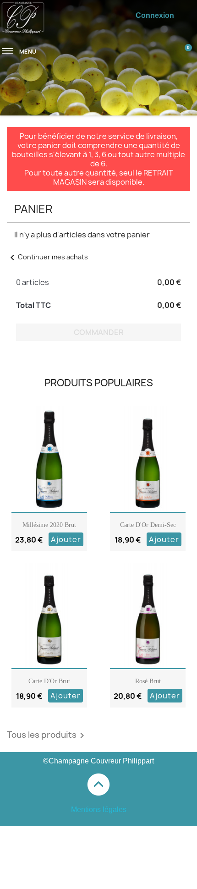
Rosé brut (148, 681)
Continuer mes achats (47, 256)
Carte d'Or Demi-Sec (148, 524)
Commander (99, 332)
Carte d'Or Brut (49, 681)
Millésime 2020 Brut (49, 524)
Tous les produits (47, 735)
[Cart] (181, 47)
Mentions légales (98, 809)
